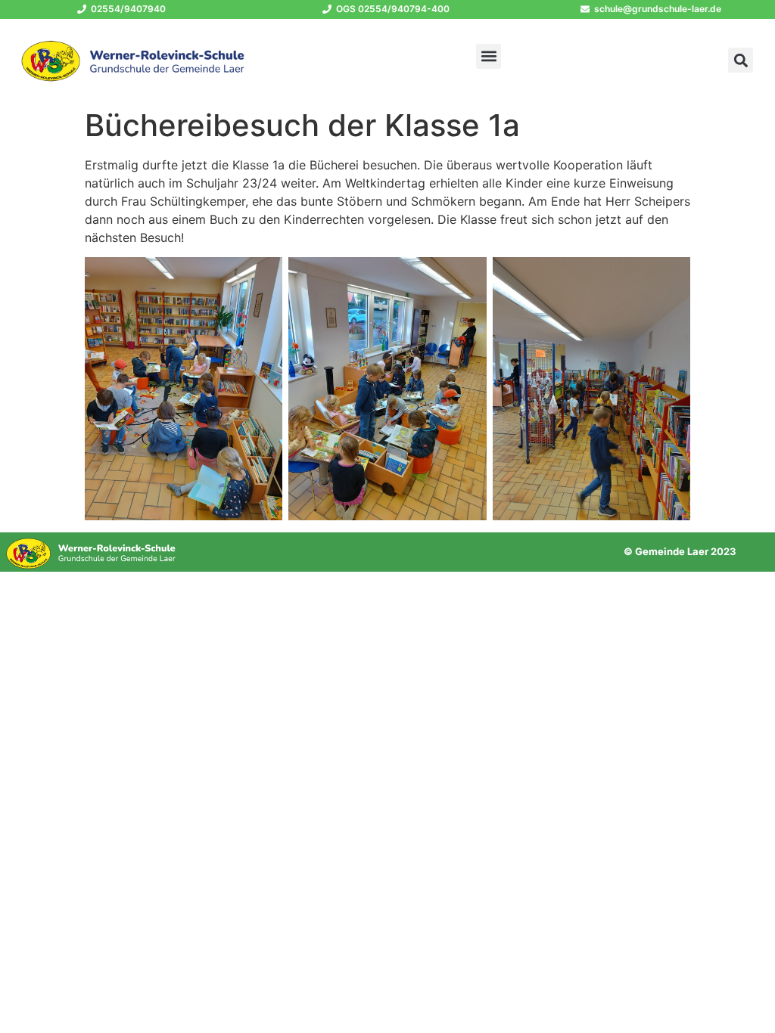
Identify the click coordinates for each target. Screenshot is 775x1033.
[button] (488, 56)
